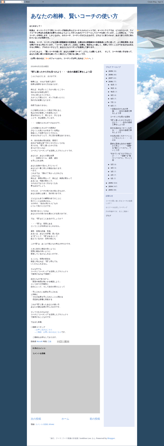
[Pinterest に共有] (68, 341)
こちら (46, 58)
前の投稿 (95, 418)
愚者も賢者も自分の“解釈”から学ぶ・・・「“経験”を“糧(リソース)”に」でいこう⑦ (121, 146)
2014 (111, 186)
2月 (112, 175)
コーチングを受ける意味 (120, 117)
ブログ (108, 216)
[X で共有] (63, 341)
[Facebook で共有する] (65, 341)
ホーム (65, 418)
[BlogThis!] (60, 341)
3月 (112, 171)
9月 (112, 95)
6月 (112, 106)
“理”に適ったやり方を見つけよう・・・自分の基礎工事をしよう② (121, 122)
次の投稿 (36, 418)
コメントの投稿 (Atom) (44, 424)
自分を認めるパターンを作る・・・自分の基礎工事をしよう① (121, 130)
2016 (111, 81)
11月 (113, 88)
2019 (111, 71)
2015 (111, 183)
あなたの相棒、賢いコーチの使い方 (74, 16)
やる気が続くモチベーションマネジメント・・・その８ (121, 138)
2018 (111, 74)
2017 (111, 78)
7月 (112, 102)
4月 (112, 168)
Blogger (111, 438)
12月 (113, 85)
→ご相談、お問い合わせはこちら (47, 332)
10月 (113, 92)
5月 (112, 164)
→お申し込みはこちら (43, 329)
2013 (111, 190)
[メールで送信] (58, 341)
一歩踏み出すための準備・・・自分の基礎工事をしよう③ (121, 111)
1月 (112, 178)
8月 (112, 99)
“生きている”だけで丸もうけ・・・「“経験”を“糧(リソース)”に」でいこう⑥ (121, 156)
